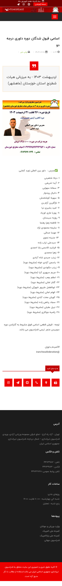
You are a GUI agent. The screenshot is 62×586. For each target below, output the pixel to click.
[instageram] (23, 4)
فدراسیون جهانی (52, 540)
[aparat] (28, 4)
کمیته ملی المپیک (51, 531)
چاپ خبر (23, 52)
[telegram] (18, 4)
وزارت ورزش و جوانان (50, 526)
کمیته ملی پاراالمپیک (50, 536)
